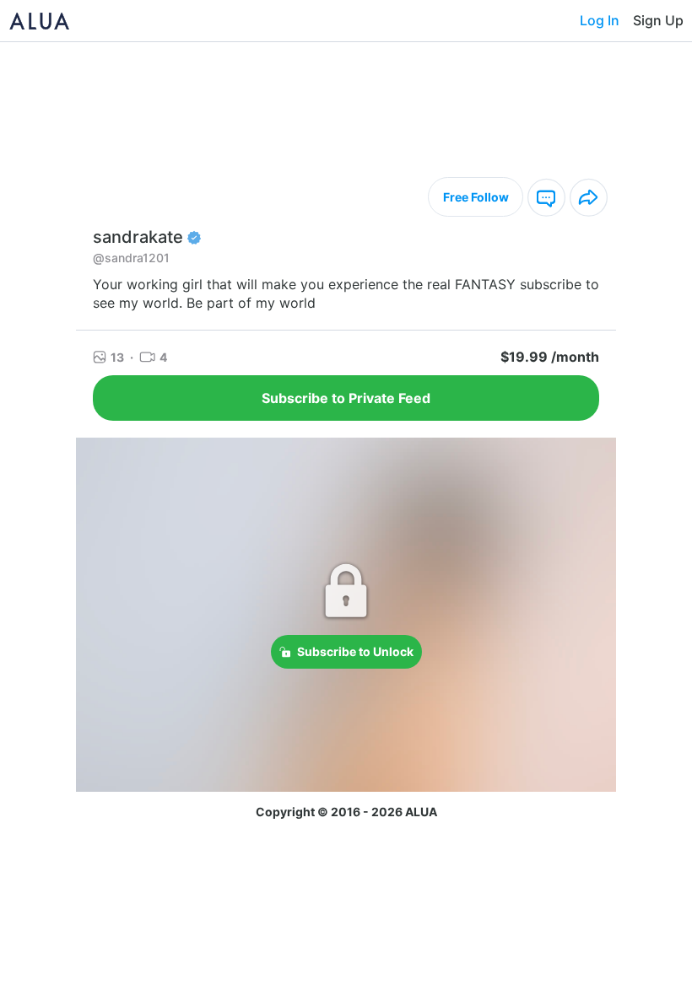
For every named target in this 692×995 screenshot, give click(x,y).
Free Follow (476, 197)
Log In (599, 20)
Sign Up (658, 20)
